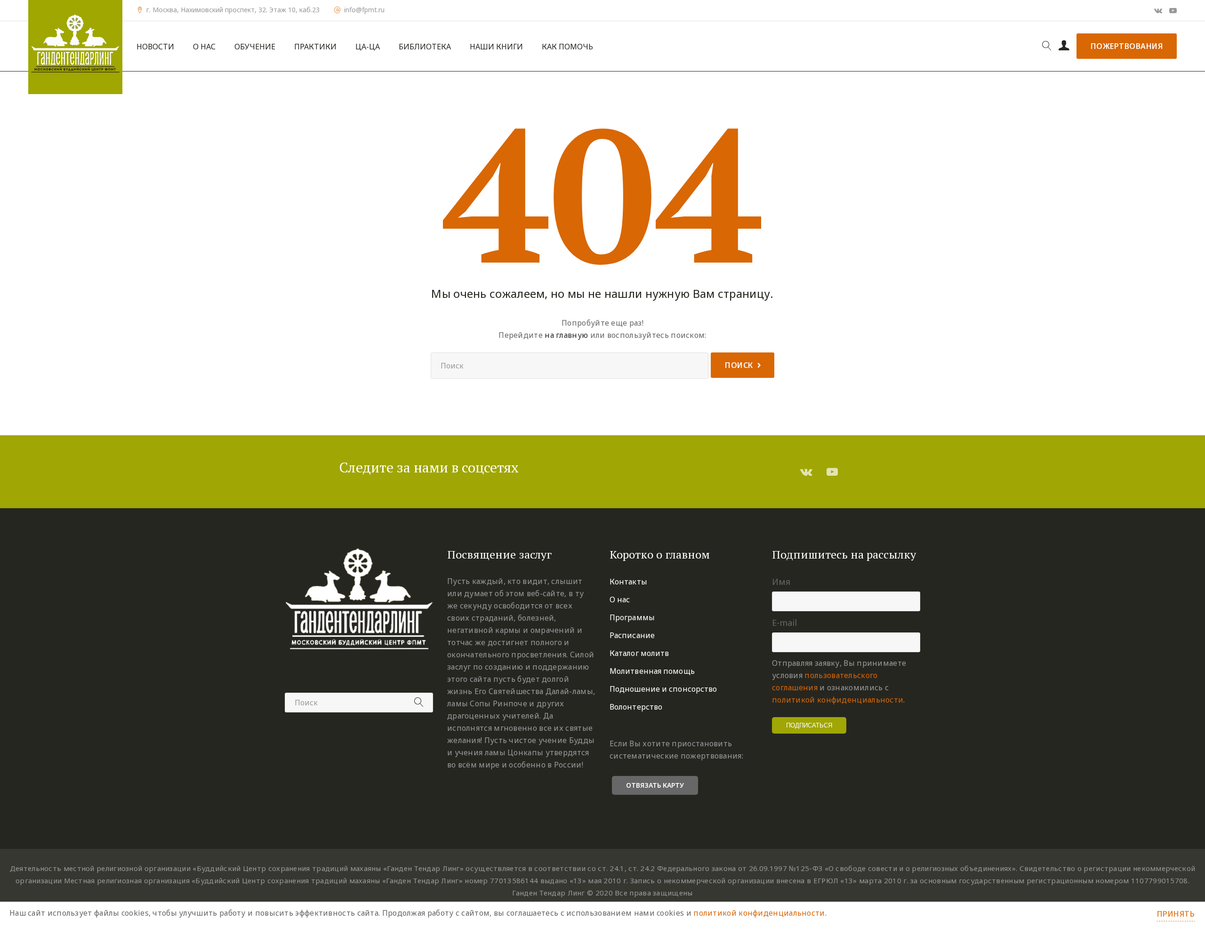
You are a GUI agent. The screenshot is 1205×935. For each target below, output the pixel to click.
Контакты (628, 581)
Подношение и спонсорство (663, 689)
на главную (566, 335)
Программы (632, 617)
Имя (781, 581)
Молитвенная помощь (652, 671)
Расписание (632, 635)
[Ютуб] (1173, 10)
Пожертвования (1127, 46)
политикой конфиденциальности (837, 700)
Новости (155, 46)
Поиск (739, 365)
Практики (315, 46)
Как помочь (567, 46)
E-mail (784, 622)
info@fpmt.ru (364, 10)
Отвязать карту (655, 785)
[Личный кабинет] (1064, 46)
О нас (204, 46)
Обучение (254, 46)
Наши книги (496, 46)
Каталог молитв (639, 653)
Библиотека (425, 46)
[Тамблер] (806, 471)
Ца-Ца (367, 46)
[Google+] (1158, 10)
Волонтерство (636, 707)
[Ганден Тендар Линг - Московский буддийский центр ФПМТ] (75, 47)
